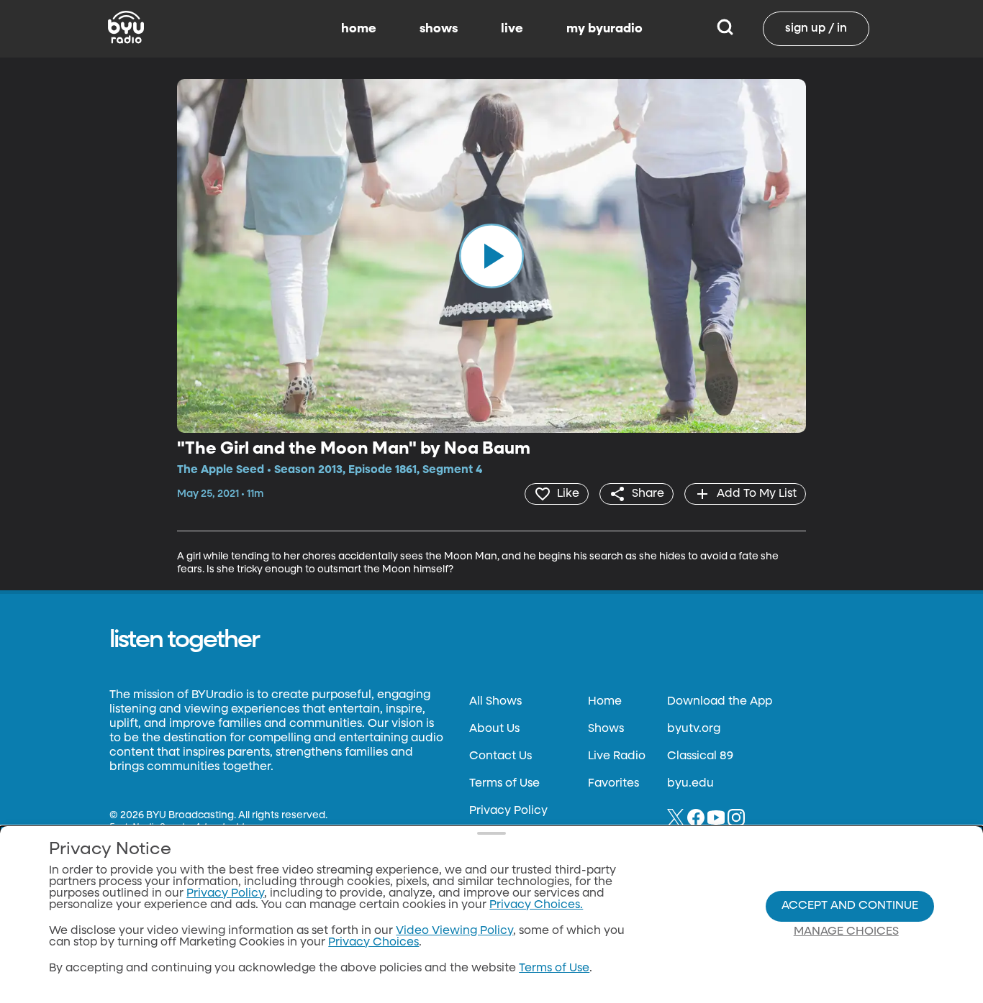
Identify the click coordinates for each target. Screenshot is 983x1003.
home (358, 28)
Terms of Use (504, 783)
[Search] (725, 29)
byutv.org (693, 729)
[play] (491, 256)
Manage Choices (846, 932)
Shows (606, 729)
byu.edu (690, 783)
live (512, 28)
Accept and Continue (850, 906)
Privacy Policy (508, 811)
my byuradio (604, 28)
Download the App (719, 701)
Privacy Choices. (536, 905)
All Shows (495, 701)
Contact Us (500, 756)
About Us (494, 729)
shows (439, 28)
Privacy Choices (373, 942)
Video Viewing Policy (454, 931)
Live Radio (616, 756)
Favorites (613, 783)
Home (605, 701)
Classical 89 (700, 756)
